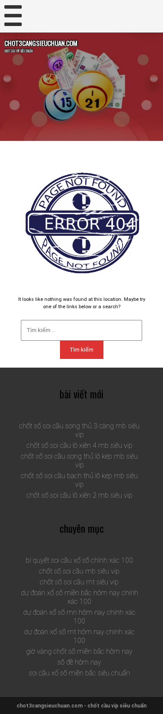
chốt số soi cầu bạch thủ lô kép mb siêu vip (79, 480)
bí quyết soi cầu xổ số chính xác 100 (79, 560)
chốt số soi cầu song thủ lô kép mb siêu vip (79, 460)
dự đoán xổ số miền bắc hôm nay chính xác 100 (79, 597)
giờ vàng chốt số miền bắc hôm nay (79, 651)
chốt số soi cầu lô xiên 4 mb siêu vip (80, 445)
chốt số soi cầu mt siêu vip (79, 582)
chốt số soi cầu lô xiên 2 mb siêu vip (80, 495)
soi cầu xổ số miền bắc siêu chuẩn (79, 673)
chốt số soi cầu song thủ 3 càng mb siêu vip (79, 430)
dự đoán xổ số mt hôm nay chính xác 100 (79, 636)
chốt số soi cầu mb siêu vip (79, 571)
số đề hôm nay (79, 662)
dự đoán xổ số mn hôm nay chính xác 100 (79, 616)
